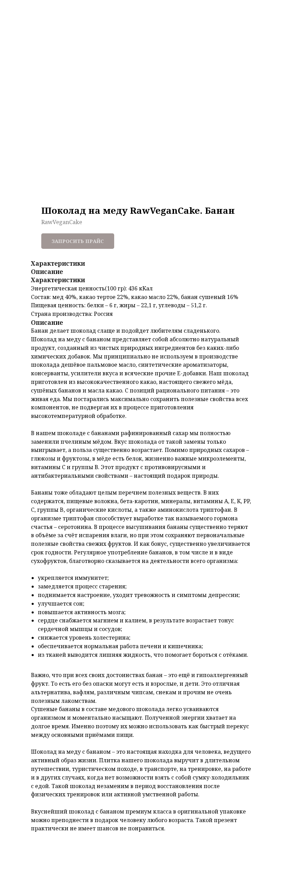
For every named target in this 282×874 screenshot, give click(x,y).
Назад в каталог (36, 11)
